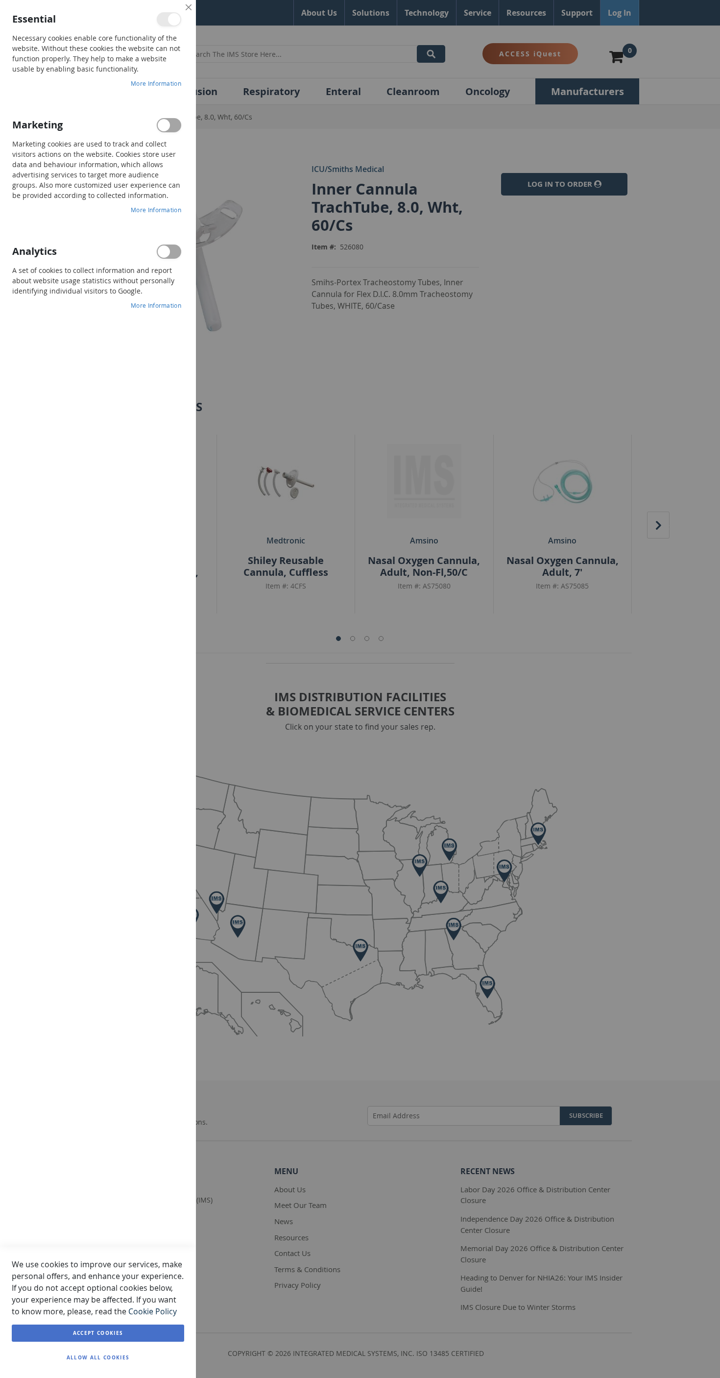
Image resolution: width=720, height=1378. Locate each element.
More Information (156, 83)
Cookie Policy (152, 1311)
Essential (169, 19)
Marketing (169, 125)
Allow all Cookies (98, 1357)
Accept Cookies (98, 1332)
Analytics (169, 252)
